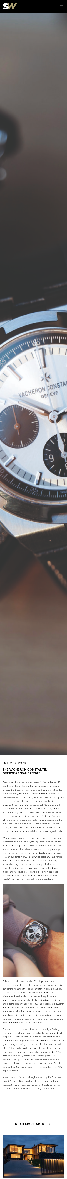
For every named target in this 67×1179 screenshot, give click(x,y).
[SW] (10, 6)
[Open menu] (61, 6)
